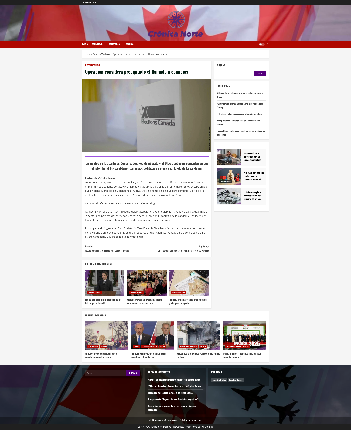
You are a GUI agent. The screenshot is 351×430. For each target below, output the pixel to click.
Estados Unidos (236, 380)
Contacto (173, 420)
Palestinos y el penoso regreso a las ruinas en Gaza (239, 114)
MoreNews (191, 426)
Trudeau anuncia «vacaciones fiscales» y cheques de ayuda (188, 301)
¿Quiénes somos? (157, 420)
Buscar (221, 65)
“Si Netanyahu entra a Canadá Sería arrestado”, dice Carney (148, 355)
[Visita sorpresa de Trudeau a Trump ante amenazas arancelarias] (146, 283)
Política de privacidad (190, 420)
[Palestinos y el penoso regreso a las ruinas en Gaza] (198, 335)
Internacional (93, 346)
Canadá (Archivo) (92, 65)
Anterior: (107, 248)
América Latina (219, 380)
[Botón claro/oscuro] (262, 44)
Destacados (114, 44)
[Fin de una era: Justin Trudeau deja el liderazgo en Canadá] (104, 283)
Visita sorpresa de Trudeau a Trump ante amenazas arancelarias (144, 301)
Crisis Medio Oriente (149, 346)
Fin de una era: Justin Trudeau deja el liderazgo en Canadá (103, 301)
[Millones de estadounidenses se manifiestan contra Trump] (106, 335)
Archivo (130, 44)
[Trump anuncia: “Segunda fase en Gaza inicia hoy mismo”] (244, 335)
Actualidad (97, 44)
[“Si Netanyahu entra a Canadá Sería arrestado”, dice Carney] (152, 335)
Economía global (225, 162)
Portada (104, 346)
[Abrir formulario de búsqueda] (268, 44)
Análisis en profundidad (188, 346)
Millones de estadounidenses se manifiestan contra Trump (101, 355)
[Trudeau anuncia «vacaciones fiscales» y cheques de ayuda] (189, 283)
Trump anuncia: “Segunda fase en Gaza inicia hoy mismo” (242, 355)
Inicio (85, 44)
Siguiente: (183, 248)
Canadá (137, 346)
